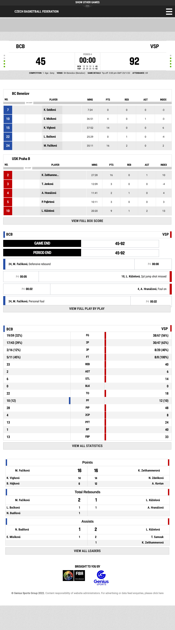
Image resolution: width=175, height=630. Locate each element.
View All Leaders (87, 551)
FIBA (74, 578)
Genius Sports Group (101, 578)
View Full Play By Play (86, 309)
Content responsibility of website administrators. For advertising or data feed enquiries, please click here (104, 593)
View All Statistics (87, 446)
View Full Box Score (87, 221)
